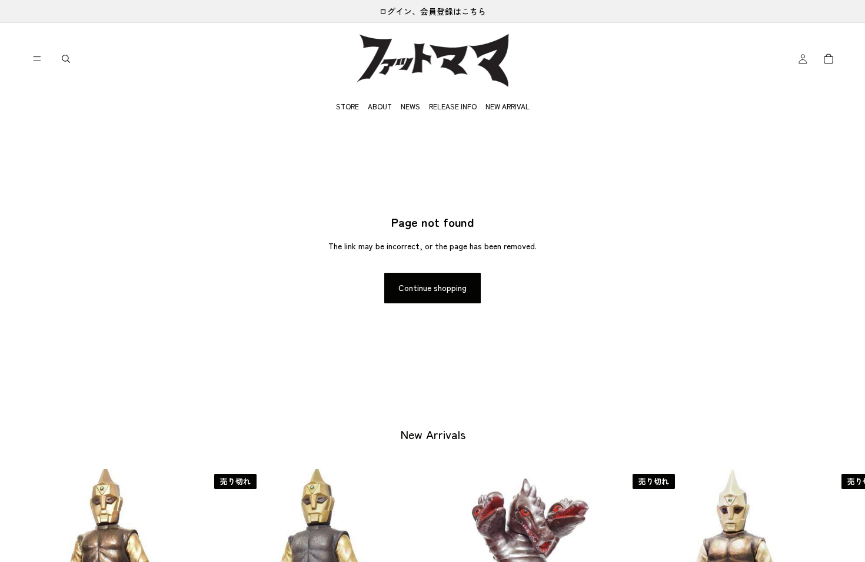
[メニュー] (37, 58)
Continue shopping (432, 287)
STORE (347, 106)
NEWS (410, 106)
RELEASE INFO (453, 106)
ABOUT (380, 106)
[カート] (828, 59)
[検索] (66, 59)
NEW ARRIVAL (507, 106)
